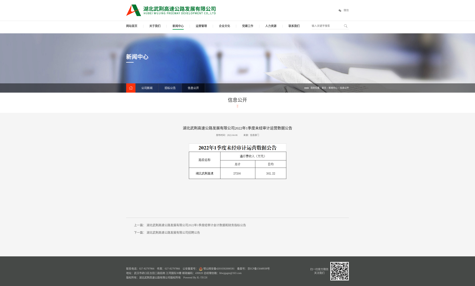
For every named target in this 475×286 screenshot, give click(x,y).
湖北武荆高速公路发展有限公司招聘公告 (173, 232)
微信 (346, 10)
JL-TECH (202, 277)
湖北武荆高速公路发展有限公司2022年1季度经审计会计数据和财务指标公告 (196, 225)
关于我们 (154, 25)
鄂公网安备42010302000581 (219, 268)
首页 (324, 88)
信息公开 (193, 88)
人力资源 (270, 25)
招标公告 (170, 88)
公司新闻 (147, 88)
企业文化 (224, 25)
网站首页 (131, 25)
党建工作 (247, 25)
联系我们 (294, 25)
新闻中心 (178, 25)
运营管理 (201, 25)
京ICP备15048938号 (259, 268)
